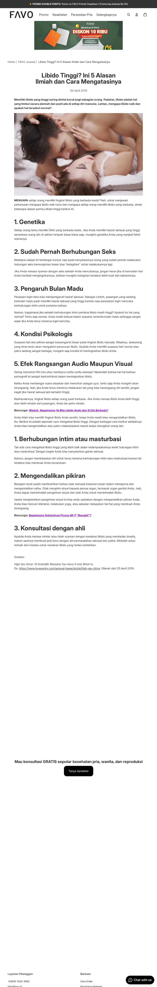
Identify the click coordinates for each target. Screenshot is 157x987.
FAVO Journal (26, 61)
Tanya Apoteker (79, 771)
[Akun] (136, 14)
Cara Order (86, 981)
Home (11, 61)
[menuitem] (106, 15)
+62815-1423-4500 (18, 981)
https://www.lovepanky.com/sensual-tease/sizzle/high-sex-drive (59, 568)
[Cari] (128, 14)
